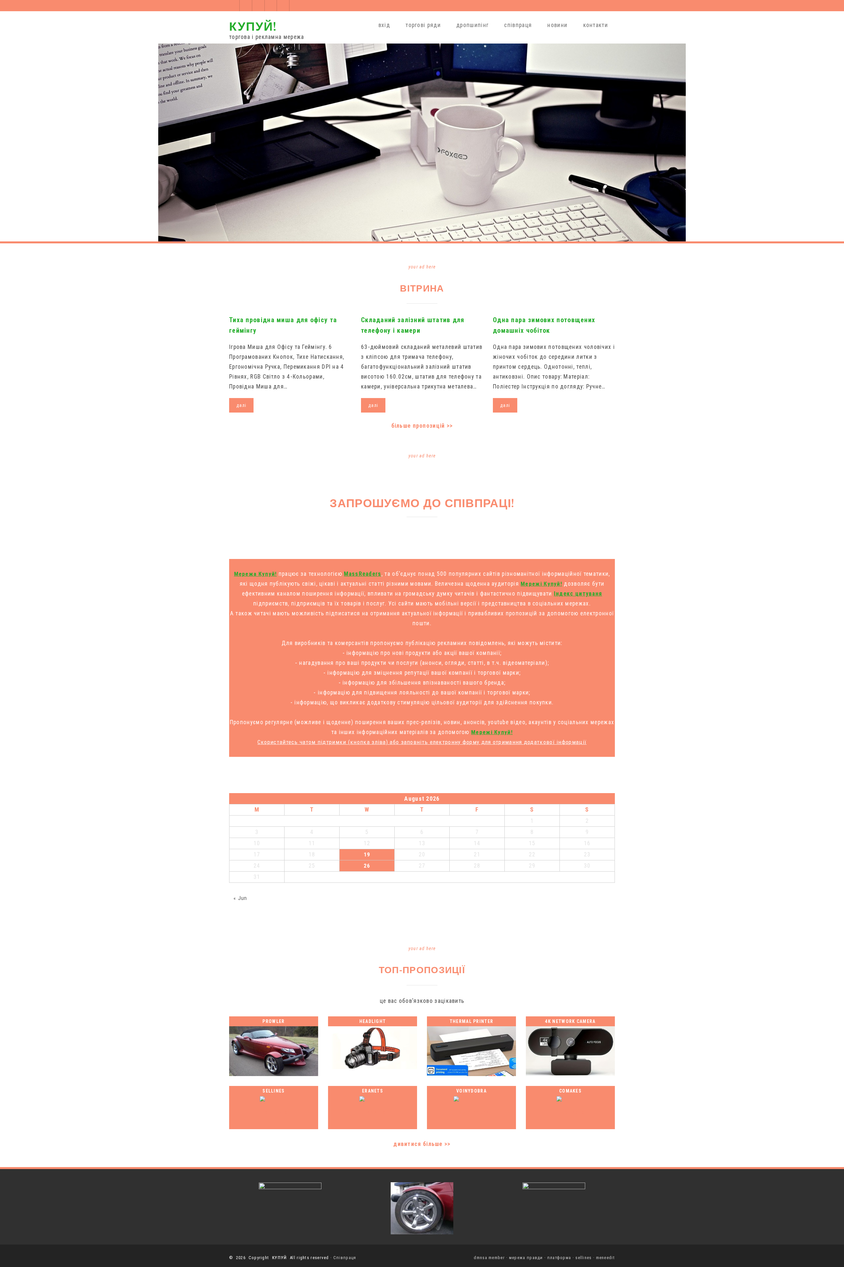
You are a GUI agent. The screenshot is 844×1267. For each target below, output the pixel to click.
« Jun (240, 898)
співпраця (518, 25)
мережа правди (526, 1257)
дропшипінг (472, 25)
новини (557, 25)
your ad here (422, 266)
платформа (559, 1257)
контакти (595, 25)
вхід (384, 25)
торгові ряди (423, 25)
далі (241, 405)
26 (367, 865)
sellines (583, 1257)
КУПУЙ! (253, 26)
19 (367, 854)
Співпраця (344, 1257)
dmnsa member (489, 1257)
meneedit (605, 1257)
